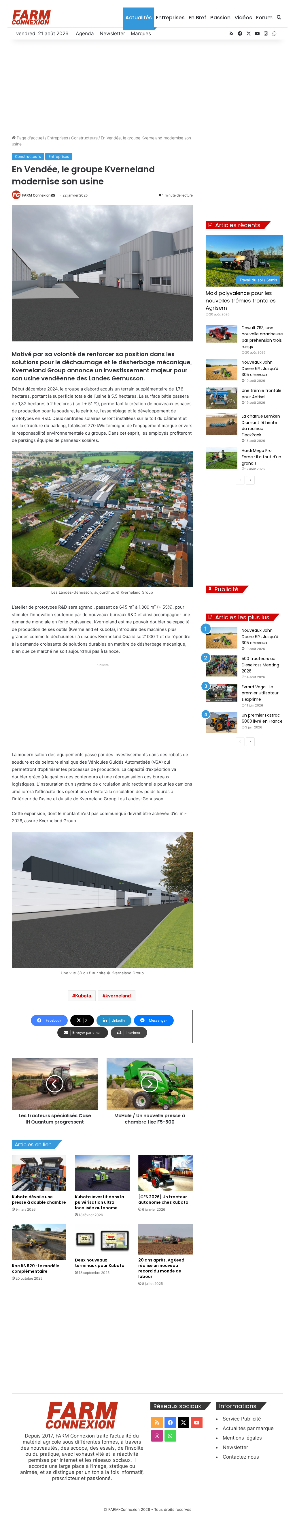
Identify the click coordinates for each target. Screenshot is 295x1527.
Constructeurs (84, 137)
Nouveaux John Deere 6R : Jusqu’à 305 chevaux (260, 368)
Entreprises (170, 17)
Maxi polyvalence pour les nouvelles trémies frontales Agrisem (241, 300)
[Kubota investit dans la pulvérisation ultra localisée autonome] (102, 1173)
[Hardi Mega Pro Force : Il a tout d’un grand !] (221, 457)
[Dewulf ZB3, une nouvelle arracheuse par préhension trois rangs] (221, 334)
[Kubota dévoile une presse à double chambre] (39, 1173)
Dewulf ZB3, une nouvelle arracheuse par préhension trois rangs (262, 337)
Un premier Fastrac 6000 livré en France (262, 718)
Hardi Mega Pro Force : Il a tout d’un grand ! (261, 457)
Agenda (85, 33)
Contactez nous (241, 1457)
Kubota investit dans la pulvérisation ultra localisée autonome (99, 1202)
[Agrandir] (185, 458)
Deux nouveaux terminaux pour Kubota (99, 1262)
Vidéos (243, 17)
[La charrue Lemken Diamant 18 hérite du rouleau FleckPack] (221, 424)
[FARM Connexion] (31, 17)
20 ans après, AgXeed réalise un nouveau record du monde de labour (161, 1268)
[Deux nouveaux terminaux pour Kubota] (102, 1239)
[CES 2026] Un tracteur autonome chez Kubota (163, 1199)
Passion (220, 17)
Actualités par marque (248, 1428)
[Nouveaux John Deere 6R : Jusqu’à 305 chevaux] (221, 369)
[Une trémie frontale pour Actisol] (221, 398)
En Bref (197, 17)
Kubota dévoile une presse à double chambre (39, 1199)
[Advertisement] (147, 85)
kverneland (118, 996)
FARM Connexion (36, 195)
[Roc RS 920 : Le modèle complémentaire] (39, 1242)
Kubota (83, 996)
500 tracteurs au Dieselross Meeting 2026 (260, 665)
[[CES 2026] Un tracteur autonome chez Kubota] (165, 1173)
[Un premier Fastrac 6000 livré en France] (221, 722)
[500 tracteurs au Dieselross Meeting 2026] (221, 665)
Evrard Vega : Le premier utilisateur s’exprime (260, 693)
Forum (264, 17)
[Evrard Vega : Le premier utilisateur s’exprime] (221, 693)
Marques (141, 33)
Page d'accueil (30, 137)
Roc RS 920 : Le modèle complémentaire (35, 1268)
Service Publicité (242, 1419)
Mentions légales (242, 1438)
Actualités (138, 17)
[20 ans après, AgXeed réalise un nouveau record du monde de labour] (165, 1239)
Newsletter (112, 33)
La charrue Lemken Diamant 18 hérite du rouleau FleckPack (261, 425)
